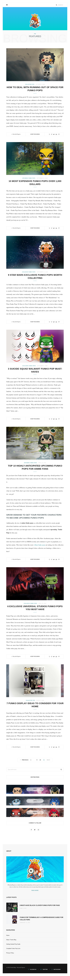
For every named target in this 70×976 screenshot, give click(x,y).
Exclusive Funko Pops (28, 271)
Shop (35, 789)
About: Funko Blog (11, 939)
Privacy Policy (10, 953)
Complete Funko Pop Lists (13, 948)
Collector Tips (29, 84)
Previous (25, 760)
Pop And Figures (17, 134)
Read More (35, 890)
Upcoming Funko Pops (28, 178)
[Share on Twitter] (53, 134)
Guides (35, 812)
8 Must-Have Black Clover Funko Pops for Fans (40, 905)
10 (40, 760)
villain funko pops (39, 545)
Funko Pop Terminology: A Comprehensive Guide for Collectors (41, 918)
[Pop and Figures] (35, 20)
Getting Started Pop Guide (13, 944)
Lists (35, 800)
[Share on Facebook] (51, 134)
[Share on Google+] (56, 134)
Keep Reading (35, 134)
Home (7, 935)
